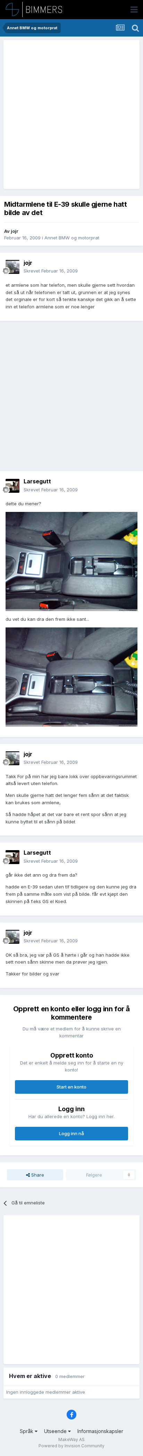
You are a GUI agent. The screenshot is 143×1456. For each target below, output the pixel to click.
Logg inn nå (71, 1133)
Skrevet (51, 271)
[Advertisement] (71, 114)
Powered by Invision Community (71, 1445)
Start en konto (71, 1087)
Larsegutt (37, 481)
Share (37, 1175)
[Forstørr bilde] (71, 561)
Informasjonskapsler (100, 1431)
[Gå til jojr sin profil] (12, 267)
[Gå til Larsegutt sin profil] (12, 486)
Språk (27, 1431)
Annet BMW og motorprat (71, 237)
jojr (14, 231)
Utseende (56, 1431)
